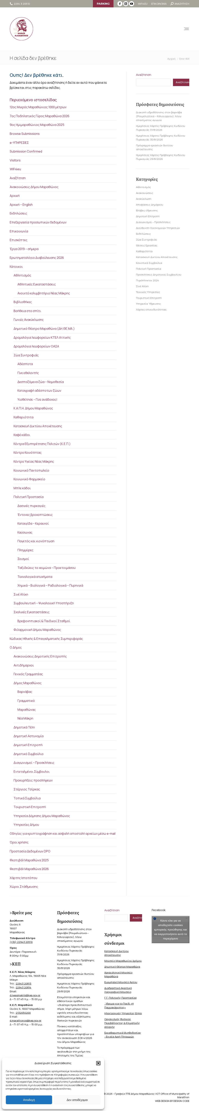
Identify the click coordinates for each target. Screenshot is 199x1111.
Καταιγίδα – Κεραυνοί (33, 523)
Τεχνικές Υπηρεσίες (148, 292)
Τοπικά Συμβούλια (27, 798)
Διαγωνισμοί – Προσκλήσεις (34, 762)
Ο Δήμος (16, 647)
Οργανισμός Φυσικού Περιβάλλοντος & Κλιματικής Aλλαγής (122, 1023)
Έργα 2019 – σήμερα (24, 249)
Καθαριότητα (23, 417)
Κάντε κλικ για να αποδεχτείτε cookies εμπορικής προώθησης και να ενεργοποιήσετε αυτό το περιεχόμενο (170, 929)
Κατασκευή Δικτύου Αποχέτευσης (38, 426)
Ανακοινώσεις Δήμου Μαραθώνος (34, 187)
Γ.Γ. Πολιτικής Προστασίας (120, 997)
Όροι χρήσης (19, 842)
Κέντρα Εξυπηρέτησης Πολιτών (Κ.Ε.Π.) (42, 444)
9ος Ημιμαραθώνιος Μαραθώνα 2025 (37, 125)
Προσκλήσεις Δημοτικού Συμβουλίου (158, 274)
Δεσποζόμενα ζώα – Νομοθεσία (40, 382)
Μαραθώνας (26, 709)
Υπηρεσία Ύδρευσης (148, 303)
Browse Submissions (25, 134)
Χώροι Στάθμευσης (24, 886)
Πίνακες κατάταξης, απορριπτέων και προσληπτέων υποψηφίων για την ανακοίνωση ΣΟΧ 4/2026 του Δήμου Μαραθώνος (75, 1034)
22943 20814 (23, 987)
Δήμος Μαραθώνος (28, 683)
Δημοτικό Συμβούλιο (29, 754)
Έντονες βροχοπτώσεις (35, 515)
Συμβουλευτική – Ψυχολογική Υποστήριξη (44, 603)
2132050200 (23, 1012)
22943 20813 (23, 983)
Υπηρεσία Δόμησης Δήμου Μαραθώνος (42, 816)
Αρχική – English (21, 204)
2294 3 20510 (22, 3)
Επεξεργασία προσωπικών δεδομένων (38, 222)
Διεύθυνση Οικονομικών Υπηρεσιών (158, 228)
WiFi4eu (15, 169)
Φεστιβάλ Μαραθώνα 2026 (29, 869)
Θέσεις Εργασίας (146, 245)
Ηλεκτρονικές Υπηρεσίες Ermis (123, 1013)
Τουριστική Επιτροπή (30, 807)
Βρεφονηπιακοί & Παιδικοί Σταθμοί (43, 621)
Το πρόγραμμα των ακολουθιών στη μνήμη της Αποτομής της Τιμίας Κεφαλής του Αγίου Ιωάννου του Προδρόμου (74, 1055)
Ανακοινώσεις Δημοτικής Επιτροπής (40, 656)
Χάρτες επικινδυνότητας (151, 309)
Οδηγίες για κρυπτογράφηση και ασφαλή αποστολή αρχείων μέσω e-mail (62, 833)
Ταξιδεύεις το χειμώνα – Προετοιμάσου (46, 568)
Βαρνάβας (24, 692)
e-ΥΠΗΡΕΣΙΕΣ (19, 142)
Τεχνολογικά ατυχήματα (34, 577)
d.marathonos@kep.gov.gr (25, 1020)
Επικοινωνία (19, 231)
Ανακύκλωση (143, 199)
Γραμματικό (26, 701)
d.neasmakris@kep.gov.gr (25, 995)
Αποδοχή (29, 1099)
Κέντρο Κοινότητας (28, 452)
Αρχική (15, 196)
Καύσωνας (24, 532)
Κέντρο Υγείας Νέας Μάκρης (34, 461)
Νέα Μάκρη (25, 718)
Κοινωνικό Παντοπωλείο (31, 470)
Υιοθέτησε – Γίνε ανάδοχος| (37, 399)
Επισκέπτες (18, 240)
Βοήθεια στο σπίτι (27, 311)
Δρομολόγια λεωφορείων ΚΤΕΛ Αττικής (42, 337)
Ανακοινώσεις (144, 193)
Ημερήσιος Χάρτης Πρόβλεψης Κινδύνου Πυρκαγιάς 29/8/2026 (75, 987)
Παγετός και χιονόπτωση (35, 541)
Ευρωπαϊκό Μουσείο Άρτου (120, 982)
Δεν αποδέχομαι (77, 1099)
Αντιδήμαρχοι (24, 665)
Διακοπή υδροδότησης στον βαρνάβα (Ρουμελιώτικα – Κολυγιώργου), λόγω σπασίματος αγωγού (159, 116)
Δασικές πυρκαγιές (31, 506)
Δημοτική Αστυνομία (29, 736)
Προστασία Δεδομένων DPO (30, 851)
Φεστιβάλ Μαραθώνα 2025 (29, 860)
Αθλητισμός (22, 275)
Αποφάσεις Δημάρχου (149, 204)
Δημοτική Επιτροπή (28, 745)
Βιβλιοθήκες (23, 302)
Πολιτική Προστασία (29, 497)
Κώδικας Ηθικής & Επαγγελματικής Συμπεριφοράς (46, 639)
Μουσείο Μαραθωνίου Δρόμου (123, 961)
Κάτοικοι (16, 266)
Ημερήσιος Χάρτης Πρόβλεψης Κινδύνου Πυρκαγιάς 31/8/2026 (75, 950)
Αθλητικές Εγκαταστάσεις (36, 284)
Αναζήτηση (18, 178)
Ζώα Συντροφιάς (26, 355)
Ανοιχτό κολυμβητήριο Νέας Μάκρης (43, 293)
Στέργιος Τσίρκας (27, 789)
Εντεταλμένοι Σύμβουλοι (32, 771)
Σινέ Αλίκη (21, 594)
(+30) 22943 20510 (21, 942)
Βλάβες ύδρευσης (147, 210)
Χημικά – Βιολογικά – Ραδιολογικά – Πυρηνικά (50, 585)
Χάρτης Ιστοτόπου (23, 878)
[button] (98, 1063)
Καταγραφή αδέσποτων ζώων (39, 390)
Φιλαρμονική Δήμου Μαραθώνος (37, 630)
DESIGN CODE (181, 1101)
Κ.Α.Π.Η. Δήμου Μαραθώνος (33, 408)
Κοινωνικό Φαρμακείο (29, 479)
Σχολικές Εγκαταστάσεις (32, 612)
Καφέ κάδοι (22, 435)
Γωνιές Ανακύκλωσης (29, 319)
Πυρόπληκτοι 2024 (147, 280)
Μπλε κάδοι (22, 488)
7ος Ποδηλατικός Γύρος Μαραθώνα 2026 (39, 116)
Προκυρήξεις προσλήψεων (33, 780)
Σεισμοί (23, 559)
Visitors (15, 160)
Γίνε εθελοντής (28, 373)
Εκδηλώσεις (18, 213)
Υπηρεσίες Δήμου (26, 824)
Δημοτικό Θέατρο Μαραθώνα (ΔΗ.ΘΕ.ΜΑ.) (44, 328)
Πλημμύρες (25, 550)
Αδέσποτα (25, 364)
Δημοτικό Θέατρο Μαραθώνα (122, 966)
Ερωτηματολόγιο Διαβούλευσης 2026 (37, 258)
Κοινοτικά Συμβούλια (149, 263)
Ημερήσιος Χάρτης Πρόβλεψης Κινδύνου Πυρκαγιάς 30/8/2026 (75, 964)
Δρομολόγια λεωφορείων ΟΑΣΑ (36, 346)
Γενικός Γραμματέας (28, 674)
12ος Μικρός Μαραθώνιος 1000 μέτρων (38, 107)
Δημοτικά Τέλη (24, 727)
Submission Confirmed (26, 151)
